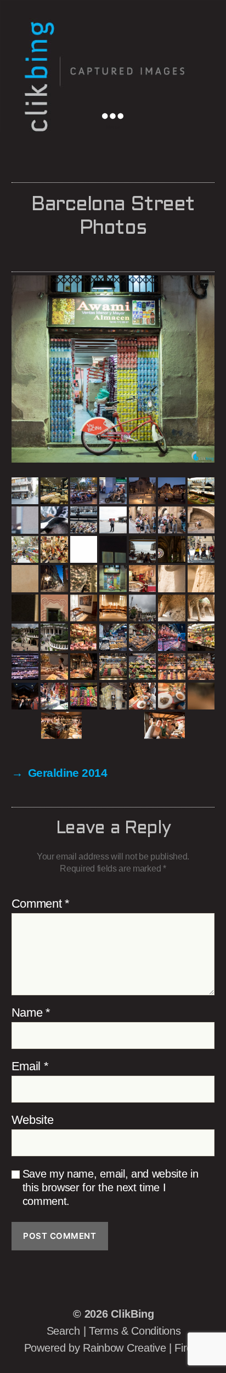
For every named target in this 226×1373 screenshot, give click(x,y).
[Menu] (120, 114)
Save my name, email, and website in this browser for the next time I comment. (110, 1187)
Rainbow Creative (126, 1348)
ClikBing (132, 1314)
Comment (41, 903)
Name (31, 1012)
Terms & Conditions (134, 1331)
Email (30, 1066)
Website (33, 1120)
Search (63, 1331)
